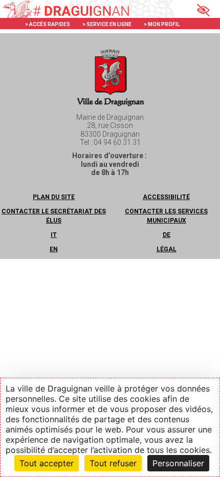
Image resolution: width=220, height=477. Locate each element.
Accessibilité (166, 197)
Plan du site (54, 197)
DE (166, 234)
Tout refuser (113, 463)
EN (54, 249)
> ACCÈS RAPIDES (47, 24)
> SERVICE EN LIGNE (106, 24)
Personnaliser (178, 463)
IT (54, 234)
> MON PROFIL (162, 24)
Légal (167, 249)
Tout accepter (46, 463)
